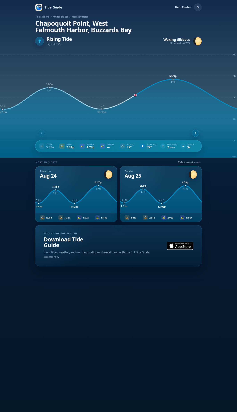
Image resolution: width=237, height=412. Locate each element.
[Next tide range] (195, 133)
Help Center (183, 7)
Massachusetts (80, 16)
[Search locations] (198, 7)
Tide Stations (42, 16)
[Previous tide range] (41, 133)
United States (60, 16)
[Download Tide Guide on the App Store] (180, 246)
